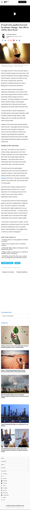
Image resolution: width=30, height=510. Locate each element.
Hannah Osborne (12, 34)
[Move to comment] (19, 40)
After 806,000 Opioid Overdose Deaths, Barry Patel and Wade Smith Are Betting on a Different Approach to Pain (14, 450)
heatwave (4, 178)
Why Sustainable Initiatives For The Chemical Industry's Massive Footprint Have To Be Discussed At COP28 (15, 396)
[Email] (16, 40)
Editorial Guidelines (22, 272)
